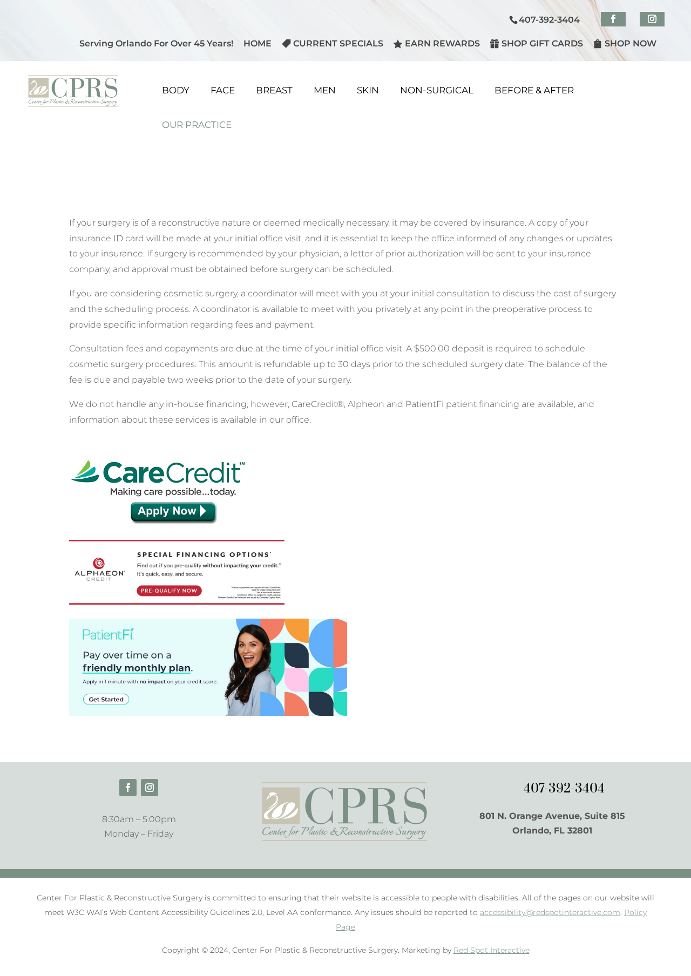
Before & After (534, 90)
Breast (274, 90)
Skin (368, 90)
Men (325, 90)
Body (175, 90)
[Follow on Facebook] (128, 787)
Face (223, 90)
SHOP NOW (630, 43)
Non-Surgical (436, 90)
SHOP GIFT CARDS (542, 43)
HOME (257, 44)
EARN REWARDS (442, 43)
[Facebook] (613, 19)
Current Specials (338, 43)
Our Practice (197, 124)
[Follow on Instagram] (149, 787)
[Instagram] (652, 19)
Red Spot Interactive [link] (491, 950)
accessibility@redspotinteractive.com (550, 912)
